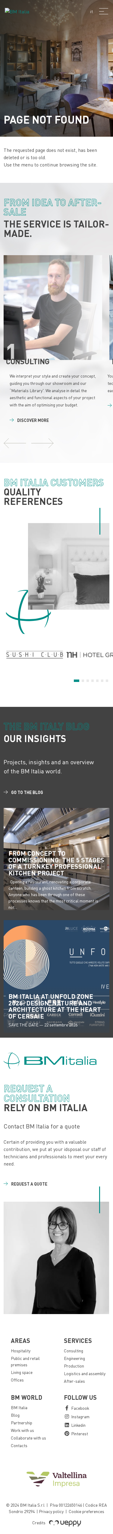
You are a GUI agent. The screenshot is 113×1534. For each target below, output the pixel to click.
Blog (15, 1415)
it (91, 11)
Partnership (21, 1422)
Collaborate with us (28, 1437)
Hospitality (20, 1350)
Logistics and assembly (84, 1373)
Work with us (22, 1430)
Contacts (19, 1445)
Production (74, 1365)
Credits (39, 1522)
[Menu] (103, 11)
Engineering (74, 1358)
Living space (22, 1372)
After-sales (74, 1381)
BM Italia (19, 1407)
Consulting (73, 1350)
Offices (17, 1379)
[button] (15, 443)
